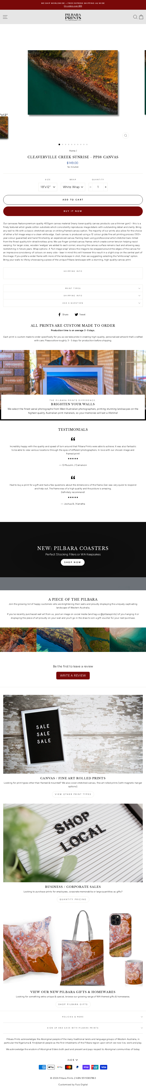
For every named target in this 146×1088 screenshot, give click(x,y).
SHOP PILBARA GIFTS (73, 1004)
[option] (73, 5)
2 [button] (63, 145)
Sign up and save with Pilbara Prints (73, 1028)
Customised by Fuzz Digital (73, 1084)
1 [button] (59, 145)
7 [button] (78, 145)
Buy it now (73, 211)
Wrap (73, 180)
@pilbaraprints (108, 614)
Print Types (73, 288)
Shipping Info (73, 296)
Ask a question (73, 303)
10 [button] (87, 145)
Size (48, 180)
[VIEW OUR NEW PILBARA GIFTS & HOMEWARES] (73, 948)
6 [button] (75, 145)
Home (72, 150)
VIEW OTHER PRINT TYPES (73, 794)
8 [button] (81, 145)
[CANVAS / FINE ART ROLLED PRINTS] (73, 734)
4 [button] (69, 145)
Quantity (98, 180)
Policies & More (73, 1017)
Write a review (73, 675)
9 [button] (84, 145)
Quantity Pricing (73, 899)
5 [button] (72, 145)
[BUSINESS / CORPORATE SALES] (73, 843)
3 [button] (66, 145)
